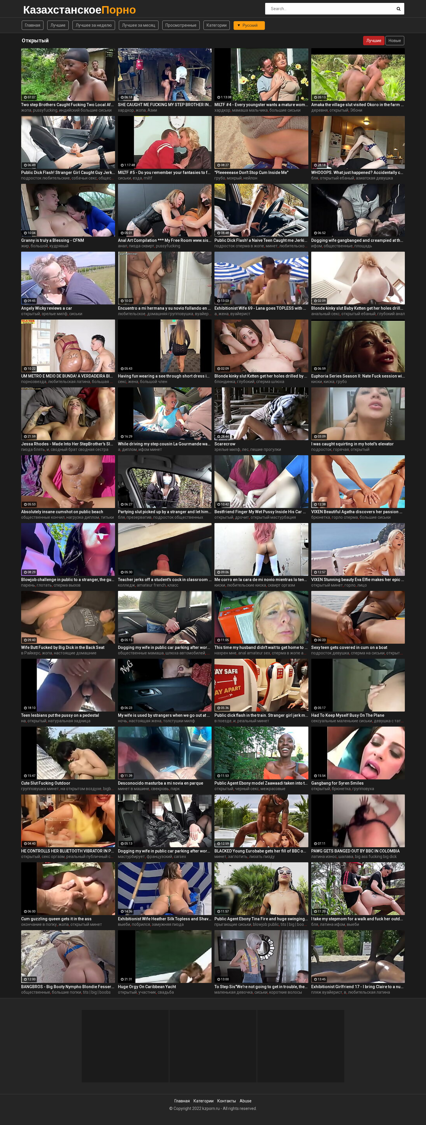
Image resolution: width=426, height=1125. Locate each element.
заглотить (237, 856)
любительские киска (246, 585)
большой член (153, 381)
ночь (122, 720)
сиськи (124, 178)
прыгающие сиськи (232, 924)
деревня (319, 110)
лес (245, 449)
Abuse (246, 1101)
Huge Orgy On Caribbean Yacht (147, 986)
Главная (32, 25)
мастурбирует (131, 856)
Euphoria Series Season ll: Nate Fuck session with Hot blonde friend (358, 376)
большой (39, 246)
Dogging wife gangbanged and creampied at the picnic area (358, 240)
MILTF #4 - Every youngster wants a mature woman (261, 104)
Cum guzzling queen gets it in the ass (56, 919)
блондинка (224, 381)
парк (175, 788)
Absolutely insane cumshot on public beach (62, 511)
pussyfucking (45, 110)
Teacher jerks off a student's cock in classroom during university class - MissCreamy (165, 579)
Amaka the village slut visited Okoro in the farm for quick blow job (358, 104)
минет (272, 246)
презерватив (139, 517)
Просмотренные (180, 25)
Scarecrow (224, 444)
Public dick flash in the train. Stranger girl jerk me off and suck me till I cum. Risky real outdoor (261, 715)
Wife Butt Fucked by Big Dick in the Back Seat (62, 647)
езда (137, 178)
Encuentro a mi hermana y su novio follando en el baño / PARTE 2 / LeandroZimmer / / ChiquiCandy (165, 308)
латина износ (324, 856)
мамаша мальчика (250, 110)
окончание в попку (39, 924)
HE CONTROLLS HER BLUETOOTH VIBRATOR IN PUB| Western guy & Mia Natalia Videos (68, 851)
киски (316, 381)
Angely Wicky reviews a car (46, 308)
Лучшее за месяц (138, 25)
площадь (363, 246)
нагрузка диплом (82, 517)
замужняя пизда (168, 924)
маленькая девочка (233, 992)
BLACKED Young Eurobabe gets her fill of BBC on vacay (261, 851)
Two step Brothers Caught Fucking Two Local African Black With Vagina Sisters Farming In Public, (68, 104)
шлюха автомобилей (185, 653)
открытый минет (327, 585)
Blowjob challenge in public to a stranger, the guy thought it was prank (68, 579)
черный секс (247, 788)
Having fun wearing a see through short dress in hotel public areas (165, 376)
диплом (129, 449)
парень (28, 585)
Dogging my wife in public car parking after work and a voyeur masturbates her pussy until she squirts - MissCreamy (165, 851)
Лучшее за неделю (94, 25)
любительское (131, 313)
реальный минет (253, 720)
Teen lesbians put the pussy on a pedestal (60, 715)
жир (25, 246)
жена (224, 313)
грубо (219, 178)
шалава (345, 856)
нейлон (250, 178)
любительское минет (299, 246)
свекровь (160, 788)
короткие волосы (285, 992)
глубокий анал (391, 313)
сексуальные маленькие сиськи (341, 720)
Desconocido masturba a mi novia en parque (160, 783)
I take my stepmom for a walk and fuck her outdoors (358, 919)
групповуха (363, 788)
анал (122, 246)
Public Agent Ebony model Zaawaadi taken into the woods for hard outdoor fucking (261, 783)
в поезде (223, 720)
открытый (338, 110)
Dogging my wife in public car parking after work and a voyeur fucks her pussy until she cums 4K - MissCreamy (165, 647)
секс (122, 381)
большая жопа (106, 381)
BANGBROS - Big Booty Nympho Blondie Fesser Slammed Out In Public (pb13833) (68, 986)
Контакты (226, 1101)
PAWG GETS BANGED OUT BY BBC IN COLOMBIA (355, 851)
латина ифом (332, 924)
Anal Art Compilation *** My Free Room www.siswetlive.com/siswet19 (165, 240)
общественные (113, 178)
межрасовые (273, 788)
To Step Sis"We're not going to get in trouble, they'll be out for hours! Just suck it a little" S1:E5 (261, 986)
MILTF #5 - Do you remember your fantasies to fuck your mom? (165, 172)
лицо (362, 585)
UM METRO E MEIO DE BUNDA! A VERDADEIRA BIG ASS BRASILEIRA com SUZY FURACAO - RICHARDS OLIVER (68, 376)
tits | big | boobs (294, 924)
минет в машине (133, 788)
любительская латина (69, 381)
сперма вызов (67, 585)
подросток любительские (45, 178)
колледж (126, 585)
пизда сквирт (141, 246)
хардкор (126, 110)
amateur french (151, 585)
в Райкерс (30, 653)
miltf (148, 178)
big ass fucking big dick (376, 856)
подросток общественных (178, 517)
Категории (217, 25)
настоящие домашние (75, 653)
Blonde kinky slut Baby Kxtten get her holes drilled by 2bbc (358, 308)
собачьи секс (84, 178)
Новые (395, 40)
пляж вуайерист (326, 992)
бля (314, 178)
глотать (44, 585)
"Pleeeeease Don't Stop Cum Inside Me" (251, 172)
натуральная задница (69, 720)
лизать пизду (262, 856)
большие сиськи (285, 110)
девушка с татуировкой (396, 720)
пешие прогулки (265, 449)
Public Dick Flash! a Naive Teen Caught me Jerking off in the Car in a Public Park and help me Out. (261, 240)
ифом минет (150, 449)
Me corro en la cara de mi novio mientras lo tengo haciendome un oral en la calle (261, 579)
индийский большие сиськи (85, 110)
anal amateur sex (254, 653)
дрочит (242, 517)
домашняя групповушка (170, 313)
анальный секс (325, 313)
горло (350, 585)
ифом (316, 246)
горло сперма (345, 517)
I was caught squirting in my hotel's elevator (352, 444)
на (23, 720)
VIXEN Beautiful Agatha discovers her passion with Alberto (358, 511)
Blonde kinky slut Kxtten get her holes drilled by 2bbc (261, 376)
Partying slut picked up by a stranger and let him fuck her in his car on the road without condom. (165, 511)
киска (329, 381)
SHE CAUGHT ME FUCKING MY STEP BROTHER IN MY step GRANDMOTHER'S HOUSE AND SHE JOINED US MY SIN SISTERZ (165, 104)
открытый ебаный (337, 178)
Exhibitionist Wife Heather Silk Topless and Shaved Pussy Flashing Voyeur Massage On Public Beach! (165, 919)
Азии (152, 110)
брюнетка (320, 517)
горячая (341, 449)
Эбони (356, 110)
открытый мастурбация (273, 517)
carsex (180, 856)
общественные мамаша (141, 653)
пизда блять (33, 449)
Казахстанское (38, 10)
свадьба (166, 992)
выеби (124, 924)
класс (173, 585)
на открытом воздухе (81, 788)
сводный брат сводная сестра (79, 449)
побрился (141, 924)
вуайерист (205, 313)
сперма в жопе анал (291, 653)
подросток (321, 449)
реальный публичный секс (91, 856)
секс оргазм (53, 856)
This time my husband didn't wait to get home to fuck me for (261, 647)
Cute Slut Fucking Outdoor (45, 783)
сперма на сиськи (368, 653)
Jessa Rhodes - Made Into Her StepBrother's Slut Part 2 (68, 444)
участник (147, 992)
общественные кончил (43, 517)
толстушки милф (179, 720)
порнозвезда (33, 381)
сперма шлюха (270, 381)
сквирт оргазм (281, 585)
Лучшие (57, 25)
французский (159, 856)
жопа (26, 110)
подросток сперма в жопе (239, 246)
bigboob (110, 788)
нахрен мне (225, 653)
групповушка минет (40, 788)
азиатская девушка (374, 178)
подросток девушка (330, 653)
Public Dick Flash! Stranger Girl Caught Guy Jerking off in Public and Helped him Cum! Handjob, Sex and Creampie (68, 172)
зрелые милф (55, 313)
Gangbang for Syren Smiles (337, 783)
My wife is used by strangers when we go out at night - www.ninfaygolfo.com (165, 715)
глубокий (245, 381)
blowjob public (266, 924)
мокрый (234, 178)
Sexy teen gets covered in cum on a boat (349, 647)
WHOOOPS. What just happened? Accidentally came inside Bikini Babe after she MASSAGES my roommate (358, 172)
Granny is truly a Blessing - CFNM (52, 240)
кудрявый (59, 246)
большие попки (66, 992)
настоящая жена (145, 720)
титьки (107, 517)
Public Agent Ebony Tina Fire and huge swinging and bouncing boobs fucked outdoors (261, 919)
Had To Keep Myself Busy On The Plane (347, 715)
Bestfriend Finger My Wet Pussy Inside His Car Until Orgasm (261, 511)
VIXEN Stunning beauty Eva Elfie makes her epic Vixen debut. (358, 579)
